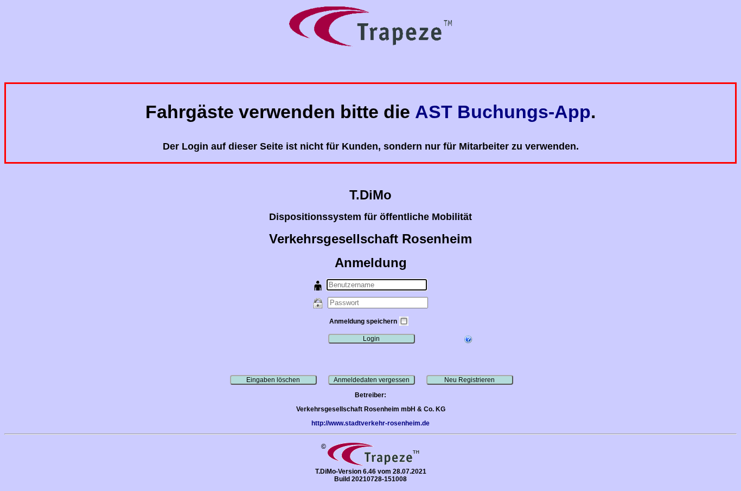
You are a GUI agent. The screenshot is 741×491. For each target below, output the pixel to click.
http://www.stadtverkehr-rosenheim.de (370, 423)
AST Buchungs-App (503, 112)
